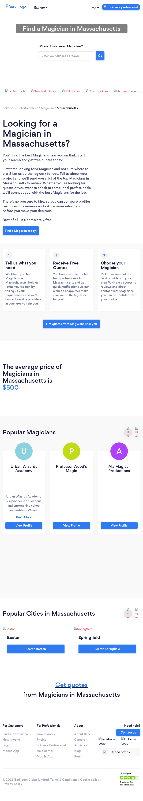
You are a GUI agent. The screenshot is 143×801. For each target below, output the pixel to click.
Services (8, 108)
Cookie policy (89, 780)
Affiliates (80, 745)
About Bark (82, 734)
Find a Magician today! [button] (21, 231)
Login (6, 745)
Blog (77, 751)
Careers (79, 740)
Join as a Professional (51, 745)
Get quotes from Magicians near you (71, 324)
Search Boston (36, 649)
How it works (12, 740)
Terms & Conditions (63, 780)
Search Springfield (107, 649)
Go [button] (100, 55)
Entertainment (27, 108)
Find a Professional (15, 734)
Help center (45, 751)
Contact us (128, 732)
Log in (95, 7)
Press (78, 756)
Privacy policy (12, 784)
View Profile (24, 525)
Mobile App (11, 751)
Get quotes (71, 685)
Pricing (42, 740)
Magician (47, 108)
